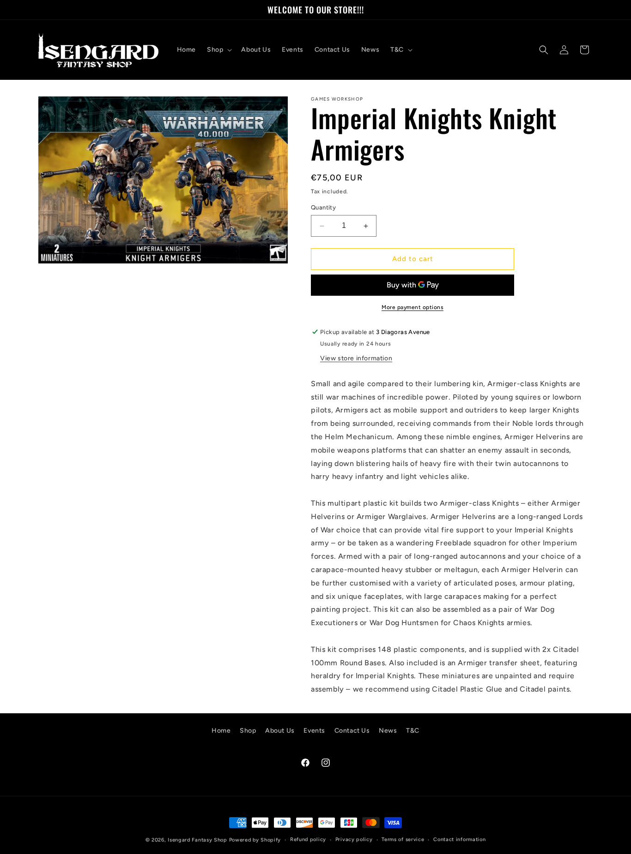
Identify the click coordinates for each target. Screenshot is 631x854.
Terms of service (403, 839)
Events (314, 731)
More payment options (412, 307)
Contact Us (352, 731)
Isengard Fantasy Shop (197, 840)
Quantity (323, 207)
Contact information (459, 839)
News (388, 731)
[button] (218, 50)
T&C (412, 731)
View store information (356, 358)
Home (221, 731)
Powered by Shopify (255, 840)
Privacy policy (354, 839)
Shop (248, 731)
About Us (280, 731)
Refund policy (308, 839)
